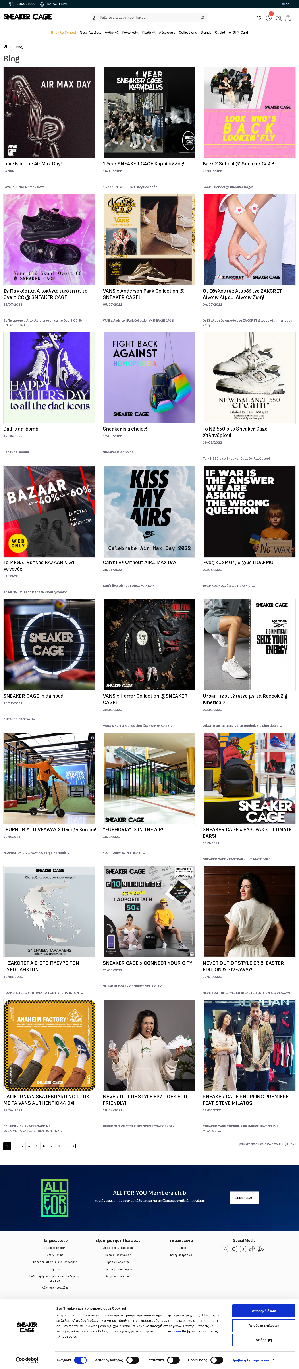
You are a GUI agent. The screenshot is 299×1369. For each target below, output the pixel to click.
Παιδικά (149, 32)
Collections (188, 32)
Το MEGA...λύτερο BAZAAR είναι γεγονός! (39, 565)
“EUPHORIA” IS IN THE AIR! (133, 829)
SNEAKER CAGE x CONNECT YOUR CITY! (148, 963)
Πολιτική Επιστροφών (118, 1269)
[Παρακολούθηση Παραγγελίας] (279, 18)
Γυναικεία (130, 32)
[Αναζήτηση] (202, 17)
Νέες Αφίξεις (90, 32)
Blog (19, 47)
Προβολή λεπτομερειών (250, 1360)
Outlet (220, 32)
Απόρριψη (264, 1340)
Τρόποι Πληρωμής (117, 1262)
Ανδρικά (112, 32)
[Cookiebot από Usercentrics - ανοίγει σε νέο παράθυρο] (27, 1360)
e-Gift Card (238, 32)
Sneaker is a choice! (125, 429)
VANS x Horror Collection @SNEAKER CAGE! (145, 699)
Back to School (63, 32)
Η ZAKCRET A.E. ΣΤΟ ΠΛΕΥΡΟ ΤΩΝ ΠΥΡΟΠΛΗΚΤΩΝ (41, 966)
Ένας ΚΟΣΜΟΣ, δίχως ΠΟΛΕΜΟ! (239, 562)
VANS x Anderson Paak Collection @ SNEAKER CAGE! (144, 294)
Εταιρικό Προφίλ (55, 1248)
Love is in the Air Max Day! (32, 164)
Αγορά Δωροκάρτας (118, 1276)
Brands (206, 32)
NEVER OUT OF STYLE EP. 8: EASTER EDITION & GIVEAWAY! (243, 966)
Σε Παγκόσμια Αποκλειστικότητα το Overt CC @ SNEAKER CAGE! (45, 294)
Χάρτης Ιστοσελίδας (55, 1288)
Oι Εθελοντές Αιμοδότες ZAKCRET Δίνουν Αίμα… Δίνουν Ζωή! (242, 294)
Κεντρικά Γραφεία (181, 1255)
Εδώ (177, 1331)
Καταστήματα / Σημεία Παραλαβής (55, 1262)
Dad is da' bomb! (21, 429)
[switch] (132, 1360)
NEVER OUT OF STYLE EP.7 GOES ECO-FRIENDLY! (146, 1099)
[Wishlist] (259, 18)
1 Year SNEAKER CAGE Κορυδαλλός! (143, 164)
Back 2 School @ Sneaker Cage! (238, 164)
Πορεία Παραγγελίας (118, 1255)
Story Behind (55, 1255)
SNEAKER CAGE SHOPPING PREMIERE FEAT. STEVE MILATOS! (246, 1099)
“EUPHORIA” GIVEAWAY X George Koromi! (49, 829)
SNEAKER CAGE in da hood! (34, 696)
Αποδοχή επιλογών (264, 1325)
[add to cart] (288, 18)
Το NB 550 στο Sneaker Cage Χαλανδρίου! (235, 432)
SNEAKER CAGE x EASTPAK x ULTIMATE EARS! (247, 832)
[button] (94, 18)
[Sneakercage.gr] (27, 16)
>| (74, 1146)
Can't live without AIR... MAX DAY (140, 562)
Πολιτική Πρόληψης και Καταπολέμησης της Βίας (55, 1278)
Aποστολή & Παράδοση (118, 1248)
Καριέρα (55, 1269)
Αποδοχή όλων (264, 1311)
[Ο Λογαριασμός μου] (269, 18)
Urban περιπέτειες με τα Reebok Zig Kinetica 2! (245, 699)
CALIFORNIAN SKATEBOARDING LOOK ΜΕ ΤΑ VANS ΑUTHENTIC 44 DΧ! (46, 1099)
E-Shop (181, 1248)
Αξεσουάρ (167, 32)
